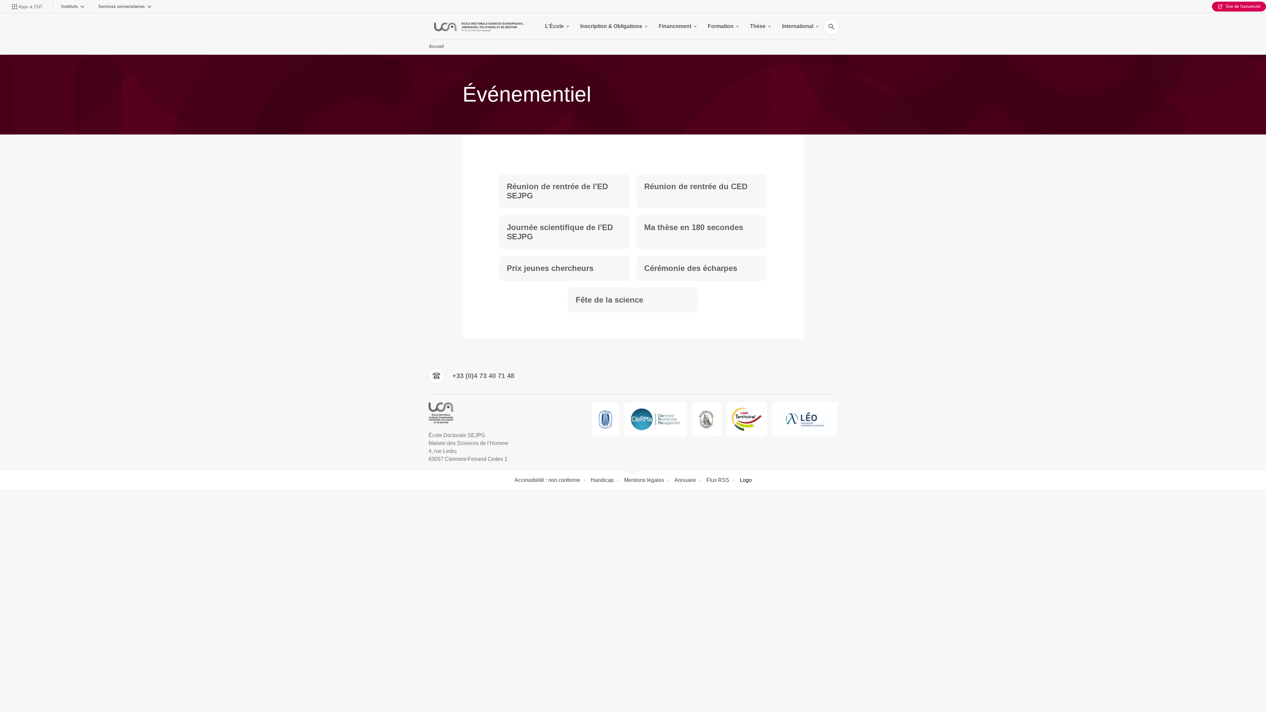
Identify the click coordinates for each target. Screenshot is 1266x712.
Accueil (436, 46)
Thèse (758, 26)
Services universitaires (121, 6)
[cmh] (706, 419)
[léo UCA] (805, 419)
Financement (675, 26)
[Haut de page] (72, 692)
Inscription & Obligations (611, 26)
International (797, 26)
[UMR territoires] (747, 419)
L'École (554, 26)
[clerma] (655, 419)
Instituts (69, 6)
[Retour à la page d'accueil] (479, 26)
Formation (721, 26)
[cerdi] (605, 419)
